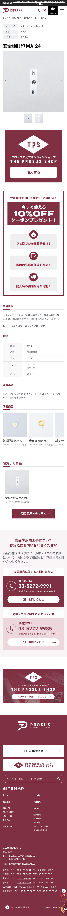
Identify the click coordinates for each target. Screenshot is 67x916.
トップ (5, 795)
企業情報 (37, 815)
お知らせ (37, 822)
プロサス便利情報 (41, 826)
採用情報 (37, 802)
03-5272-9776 (26, 887)
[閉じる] (64, 891)
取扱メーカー (8, 816)
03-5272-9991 (24, 870)
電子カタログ (8, 812)
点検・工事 (7, 826)
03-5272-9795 (24, 882)
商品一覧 (6, 808)
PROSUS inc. (55, 907)
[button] (5, 79)
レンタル (6, 820)
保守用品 (24, 37)
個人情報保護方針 (41, 830)
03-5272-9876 (28, 891)
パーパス (37, 795)
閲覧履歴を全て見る (33, 513)
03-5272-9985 (24, 874)
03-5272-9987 (24, 878)
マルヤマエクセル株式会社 (14, 444)
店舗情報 (37, 818)
